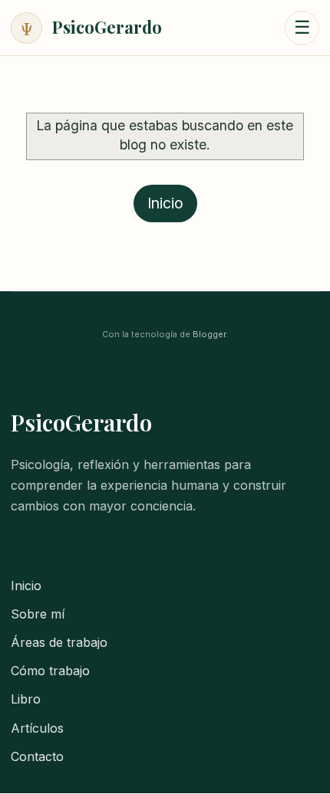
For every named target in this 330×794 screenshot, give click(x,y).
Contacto (37, 756)
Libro (26, 699)
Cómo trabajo (50, 670)
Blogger (209, 334)
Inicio (165, 203)
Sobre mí (37, 614)
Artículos (37, 728)
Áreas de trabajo (59, 642)
